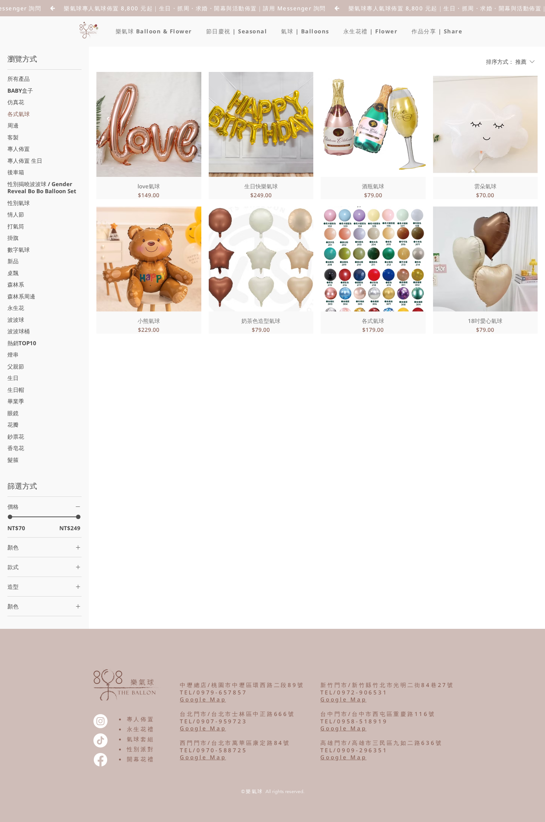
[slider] (10, 516)
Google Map (203, 757)
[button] (236, 31)
